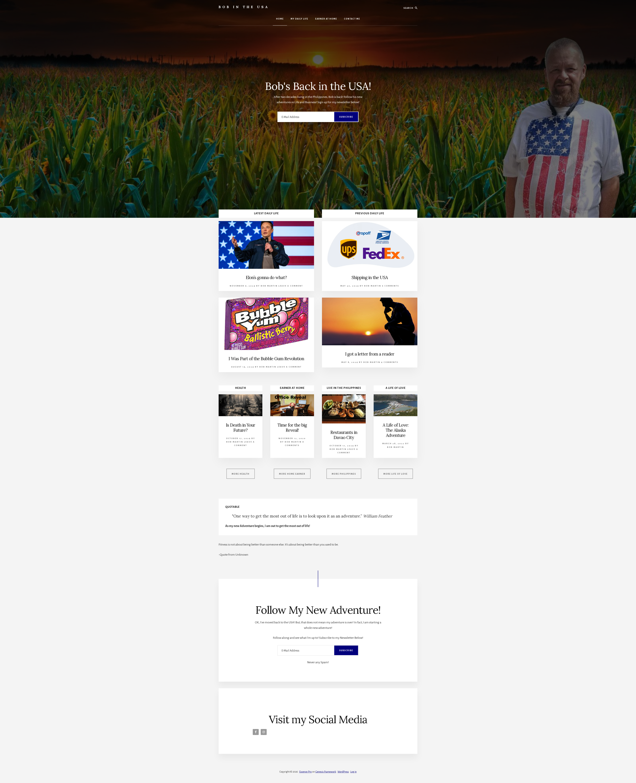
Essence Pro (305, 771)
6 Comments (390, 286)
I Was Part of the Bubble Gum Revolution (266, 358)
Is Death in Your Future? (240, 427)
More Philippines (344, 474)
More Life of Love (395, 474)
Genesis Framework (325, 771)
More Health (240, 474)
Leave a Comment (290, 286)
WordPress (343, 771)
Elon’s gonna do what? (266, 277)
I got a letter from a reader (369, 354)
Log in (353, 771)
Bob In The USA (244, 7)
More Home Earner (292, 474)
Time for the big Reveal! (292, 427)
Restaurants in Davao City (343, 435)
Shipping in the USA (369, 277)
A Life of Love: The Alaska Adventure (395, 430)
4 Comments (389, 362)
